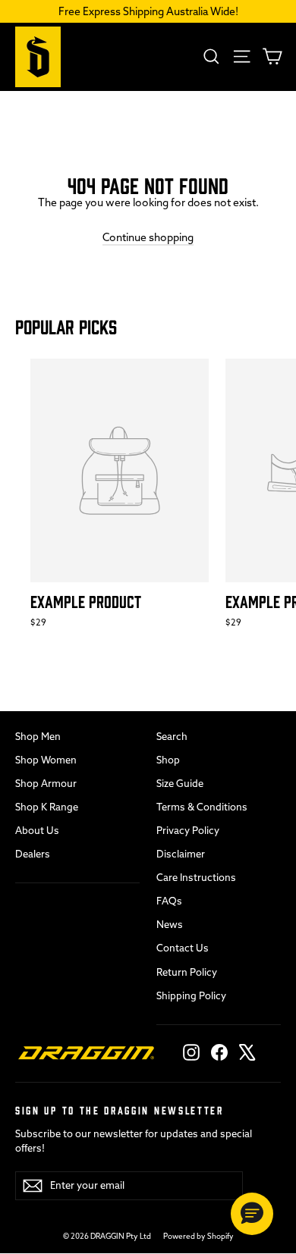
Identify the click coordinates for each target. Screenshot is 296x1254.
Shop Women (46, 760)
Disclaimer (180, 854)
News (169, 924)
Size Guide (179, 783)
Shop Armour (46, 783)
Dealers (32, 854)
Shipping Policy (191, 995)
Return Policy (186, 972)
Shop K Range (46, 807)
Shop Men (38, 736)
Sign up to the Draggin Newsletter (119, 1109)
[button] (252, 1214)
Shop (168, 760)
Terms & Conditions (201, 807)
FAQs (169, 901)
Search (171, 736)
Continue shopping (148, 237)
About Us (37, 830)
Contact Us (182, 948)
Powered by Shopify (198, 1236)
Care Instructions (196, 877)
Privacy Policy (187, 830)
